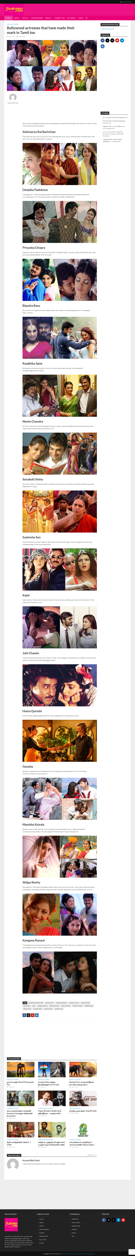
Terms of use (66, 1254)
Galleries (74, 1229)
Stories (8, 18)
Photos (25, 18)
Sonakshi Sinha (37, 1009)
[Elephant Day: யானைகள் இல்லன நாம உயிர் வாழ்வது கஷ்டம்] (83, 1069)
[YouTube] (117, 40)
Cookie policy (85, 1254)
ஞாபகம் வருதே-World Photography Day (20, 1083)
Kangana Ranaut (42, 1006)
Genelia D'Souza (74, 1003)
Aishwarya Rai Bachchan (36, 1003)
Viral (73, 1236)
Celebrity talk (60, 18)
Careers (92, 1254)
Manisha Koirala (54, 1006)
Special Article (48, 1009)
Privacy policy (75, 1254)
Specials (10, 24)
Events (41, 1243)
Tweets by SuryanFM (107, 29)
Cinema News (42, 1108)
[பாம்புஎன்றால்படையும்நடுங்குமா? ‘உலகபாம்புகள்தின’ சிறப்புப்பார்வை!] (83, 1129)
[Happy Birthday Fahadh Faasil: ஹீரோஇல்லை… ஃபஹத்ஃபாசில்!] (52, 1098)
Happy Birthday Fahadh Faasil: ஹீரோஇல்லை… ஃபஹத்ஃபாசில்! (50, 1112)
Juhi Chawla (26, 1006)
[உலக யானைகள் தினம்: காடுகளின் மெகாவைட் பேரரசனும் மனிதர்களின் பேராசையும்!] (20, 1098)
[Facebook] (103, 40)
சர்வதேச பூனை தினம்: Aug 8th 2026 (83, 1111)
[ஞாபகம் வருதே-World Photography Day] (20, 1069)
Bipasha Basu (49, 1003)
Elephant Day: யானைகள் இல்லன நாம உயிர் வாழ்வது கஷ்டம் (81, 1083)
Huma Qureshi (85, 1003)
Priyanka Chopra (77, 1006)
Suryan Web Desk (13, 103)
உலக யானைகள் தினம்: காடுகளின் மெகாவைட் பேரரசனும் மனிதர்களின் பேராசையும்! (20, 1113)
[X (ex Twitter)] (107, 40)
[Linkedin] (103, 46)
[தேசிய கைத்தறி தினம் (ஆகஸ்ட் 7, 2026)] (20, 1129)
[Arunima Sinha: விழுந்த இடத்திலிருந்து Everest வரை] (52, 1069)
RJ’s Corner (42, 1239)
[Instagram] (112, 40)
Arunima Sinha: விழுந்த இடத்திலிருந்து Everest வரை (48, 1083)
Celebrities (75, 1219)
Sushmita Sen (59, 1009)
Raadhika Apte (89, 1006)
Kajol (33, 1006)
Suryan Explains (37, 18)
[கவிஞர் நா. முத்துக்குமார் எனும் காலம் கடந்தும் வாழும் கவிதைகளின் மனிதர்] (52, 1129)
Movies (74, 1233)
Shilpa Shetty (27, 1009)
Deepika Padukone (61, 1003)
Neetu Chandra (65, 1006)
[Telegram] (122, 40)
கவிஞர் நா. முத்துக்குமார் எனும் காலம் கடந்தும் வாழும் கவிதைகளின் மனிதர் (51, 1143)
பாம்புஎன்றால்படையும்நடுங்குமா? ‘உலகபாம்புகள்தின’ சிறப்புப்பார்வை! (81, 1143)
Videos (16, 18)
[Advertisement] (59, 107)
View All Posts (91, 1155)
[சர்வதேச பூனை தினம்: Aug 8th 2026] (83, 1098)
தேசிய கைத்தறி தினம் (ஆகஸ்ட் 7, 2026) (19, 1143)
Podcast (48, 18)
